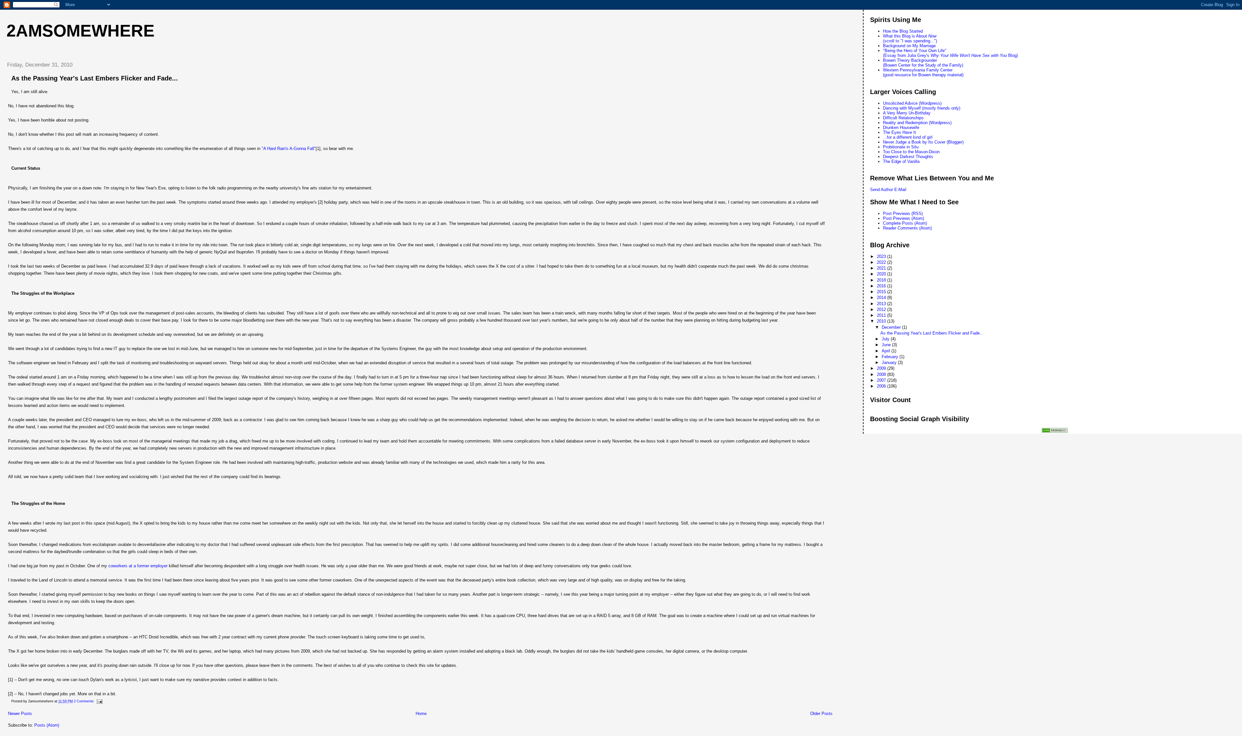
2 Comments (84, 701)
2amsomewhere (80, 30)
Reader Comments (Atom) (907, 228)
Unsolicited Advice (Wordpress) (912, 103)
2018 (882, 280)
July (886, 338)
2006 (882, 386)
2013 (882, 303)
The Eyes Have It (899, 132)
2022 (882, 262)
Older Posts (821, 713)
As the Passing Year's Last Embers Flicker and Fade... (94, 78)
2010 (882, 321)
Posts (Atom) (46, 725)
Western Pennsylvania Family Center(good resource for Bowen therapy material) (923, 72)
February (890, 356)
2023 (882, 256)
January (890, 362)
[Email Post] (99, 701)
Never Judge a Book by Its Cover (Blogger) (923, 142)
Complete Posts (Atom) (905, 223)
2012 (882, 309)
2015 (882, 291)
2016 (882, 285)
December (892, 327)
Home (421, 713)
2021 (882, 268)
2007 (882, 380)
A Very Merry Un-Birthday (907, 113)
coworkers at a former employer (138, 565)
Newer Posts (20, 713)
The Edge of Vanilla (901, 161)
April (886, 350)
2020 (882, 274)
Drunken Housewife (901, 127)
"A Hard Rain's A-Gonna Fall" (289, 148)
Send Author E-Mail (888, 189)
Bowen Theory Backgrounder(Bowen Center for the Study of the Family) (923, 63)
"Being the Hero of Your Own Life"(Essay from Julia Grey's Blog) (950, 53)
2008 (882, 374)
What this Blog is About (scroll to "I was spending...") (910, 38)
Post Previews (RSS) (903, 213)
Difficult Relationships (903, 117)
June (887, 344)
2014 (882, 297)
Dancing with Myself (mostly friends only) (921, 108)
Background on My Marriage (909, 45)
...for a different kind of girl (907, 137)
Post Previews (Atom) (903, 218)
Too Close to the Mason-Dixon (911, 151)
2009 (882, 368)
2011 (882, 315)
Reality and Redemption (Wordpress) (917, 122)
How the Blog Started (903, 31)
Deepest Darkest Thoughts (908, 156)
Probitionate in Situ (901, 146)
